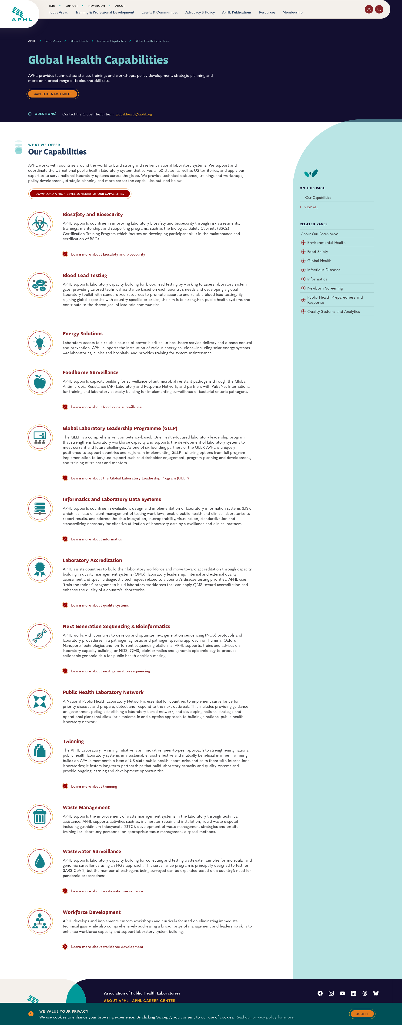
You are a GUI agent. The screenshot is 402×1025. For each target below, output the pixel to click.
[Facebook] (320, 994)
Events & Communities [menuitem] (160, 12)
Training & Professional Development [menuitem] (104, 12)
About (120, 5)
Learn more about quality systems (100, 604)
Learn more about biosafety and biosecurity (108, 253)
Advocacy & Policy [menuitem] (200, 12)
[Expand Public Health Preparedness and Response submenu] (303, 300)
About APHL (116, 1000)
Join (52, 5)
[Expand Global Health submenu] (303, 261)
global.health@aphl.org (134, 113)
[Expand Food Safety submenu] (303, 252)
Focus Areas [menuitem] (58, 12)
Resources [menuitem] (267, 12)
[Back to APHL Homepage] (22, 14)
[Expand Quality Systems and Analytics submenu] (303, 311)
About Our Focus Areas (319, 233)
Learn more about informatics (96, 538)
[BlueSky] (376, 994)
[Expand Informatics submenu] (303, 279)
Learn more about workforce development (107, 946)
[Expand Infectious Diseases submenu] (303, 270)
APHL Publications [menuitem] (236, 12)
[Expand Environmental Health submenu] (303, 243)
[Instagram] (331, 994)
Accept (362, 1014)
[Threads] (365, 994)
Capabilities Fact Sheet (53, 94)
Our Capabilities (318, 197)
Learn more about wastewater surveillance (107, 890)
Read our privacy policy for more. (265, 1017)
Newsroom (96, 5)
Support (72, 5)
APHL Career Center (153, 1000)
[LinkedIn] (353, 994)
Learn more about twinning (94, 786)
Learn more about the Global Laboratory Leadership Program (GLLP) (130, 477)
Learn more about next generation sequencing (110, 670)
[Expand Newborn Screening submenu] (303, 288)
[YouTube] (342, 994)
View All (311, 207)
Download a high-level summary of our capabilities (80, 194)
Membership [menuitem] (293, 12)
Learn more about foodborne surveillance (106, 406)
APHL (32, 41)
